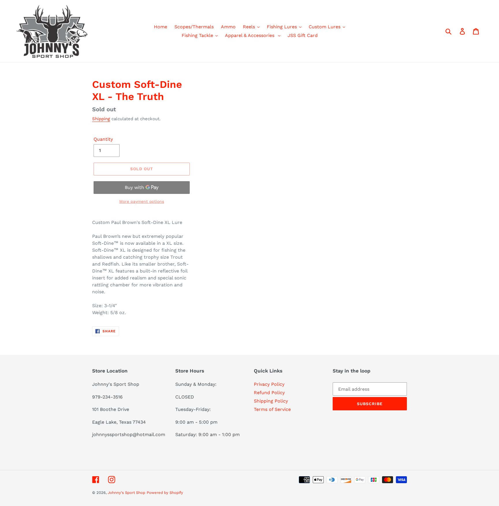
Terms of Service (272, 409)
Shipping (101, 118)
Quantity (103, 139)
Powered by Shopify (165, 492)
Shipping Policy (271, 401)
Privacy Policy (269, 384)
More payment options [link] (141, 201)
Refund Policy (269, 392)
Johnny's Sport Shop (126, 492)
